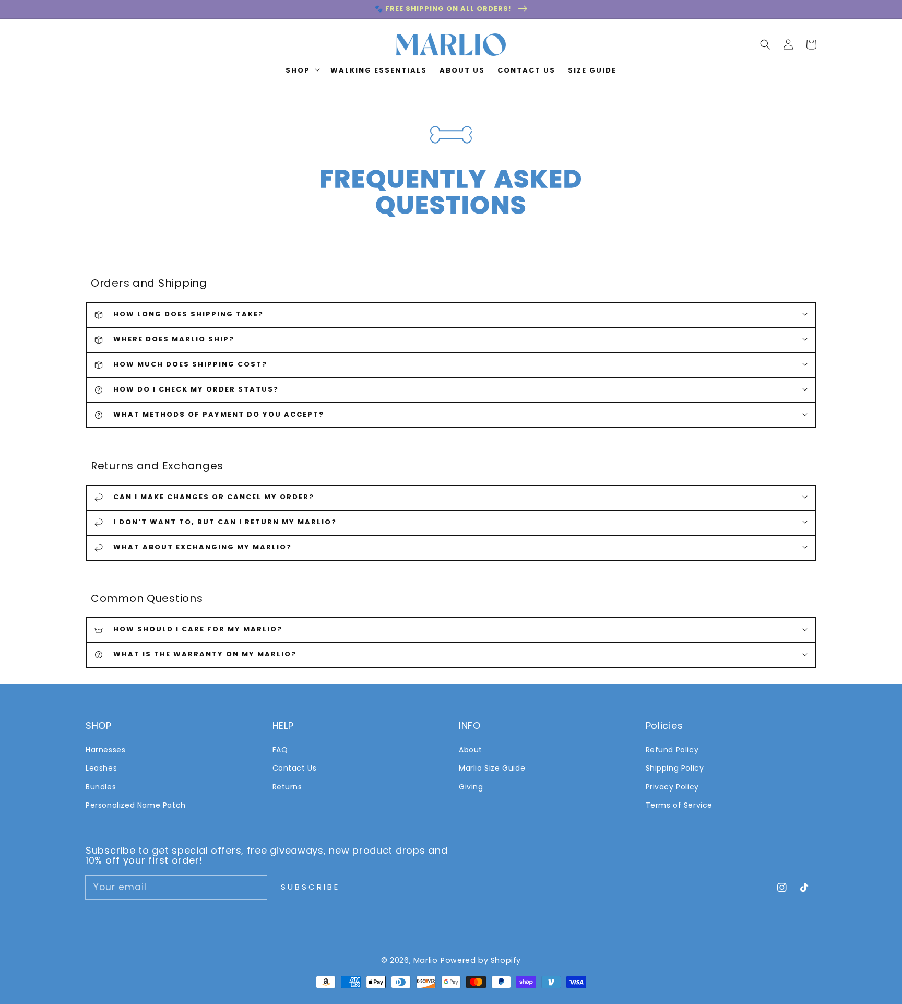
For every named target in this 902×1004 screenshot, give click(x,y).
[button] (765, 44)
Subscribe (310, 886)
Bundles (101, 787)
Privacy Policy (672, 787)
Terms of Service (679, 805)
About (470, 750)
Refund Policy (672, 750)
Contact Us (294, 768)
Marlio (425, 960)
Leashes (101, 768)
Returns (287, 787)
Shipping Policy (675, 768)
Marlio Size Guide (492, 768)
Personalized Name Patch (136, 805)
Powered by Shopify (481, 960)
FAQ (280, 750)
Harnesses (105, 750)
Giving (471, 787)
